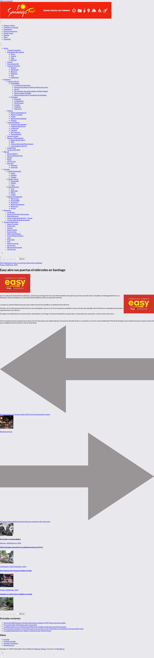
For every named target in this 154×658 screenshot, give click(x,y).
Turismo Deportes (13, 66)
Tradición (17, 107)
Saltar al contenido (6, 1)
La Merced (14, 128)
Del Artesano (19, 103)
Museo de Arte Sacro (18, 140)
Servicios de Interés (10, 31)
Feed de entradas (10, 641)
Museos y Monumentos (15, 138)
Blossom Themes (40, 649)
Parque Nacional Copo (15, 156)
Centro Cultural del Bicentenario (22, 144)
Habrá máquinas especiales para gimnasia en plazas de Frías (21, 547)
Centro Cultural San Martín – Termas (19, 218)
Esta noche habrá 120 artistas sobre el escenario (20, 625)
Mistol (13, 193)
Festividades (15, 83)
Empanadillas (15, 201)
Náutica (13, 68)
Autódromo (15, 77)
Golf (12, 76)
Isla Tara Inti (11, 161)
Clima (5, 37)
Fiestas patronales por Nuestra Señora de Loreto (31, 87)
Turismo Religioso (13, 122)
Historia (6, 35)
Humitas (14, 175)
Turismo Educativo (13, 150)
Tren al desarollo (13, 64)
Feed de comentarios (11, 643)
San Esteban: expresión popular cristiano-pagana (31, 91)
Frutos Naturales (13, 187)
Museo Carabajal (16, 115)
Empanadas (15, 181)
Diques (9, 158)
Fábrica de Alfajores (14, 234)
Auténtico (7, 79)
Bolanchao (14, 206)
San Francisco (15, 132)
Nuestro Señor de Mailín (22, 93)
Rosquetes (14, 202)
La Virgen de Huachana (22, 85)
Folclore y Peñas (9, 25)
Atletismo (14, 74)
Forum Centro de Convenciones (18, 214)
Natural (6, 152)
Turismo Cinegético (14, 50)
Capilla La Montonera (18, 126)
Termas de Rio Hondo (11, 222)
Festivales (14, 97)
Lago (9, 238)
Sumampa (14, 165)
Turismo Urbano (12, 136)
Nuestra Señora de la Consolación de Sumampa (30, 95)
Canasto (17, 105)
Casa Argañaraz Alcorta (19, 146)
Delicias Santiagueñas (14, 197)
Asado (13, 173)
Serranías (10, 163)
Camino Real (11, 148)
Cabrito (13, 183)
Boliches (14, 60)
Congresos (11, 212)
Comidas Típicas (12, 179)
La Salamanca (19, 101)
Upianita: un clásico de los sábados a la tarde (16, 594)
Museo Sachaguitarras (18, 113)
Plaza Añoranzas (12, 216)
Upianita (13, 120)
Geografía (7, 39)
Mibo (12, 142)
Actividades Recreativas (15, 52)
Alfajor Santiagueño (17, 204)
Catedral (14, 130)
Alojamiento (8, 29)
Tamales (13, 177)
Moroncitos (15, 199)
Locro (13, 185)
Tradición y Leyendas (11, 27)
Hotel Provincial (12, 243)
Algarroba (14, 191)
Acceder (7, 639)
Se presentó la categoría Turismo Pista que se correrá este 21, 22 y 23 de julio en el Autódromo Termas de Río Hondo (44, 629)
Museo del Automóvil (14, 247)
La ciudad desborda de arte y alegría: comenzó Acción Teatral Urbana (27, 631)
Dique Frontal (12, 230)
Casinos (10, 62)
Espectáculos (11, 232)
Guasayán (14, 167)
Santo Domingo (16, 134)
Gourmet (7, 169)
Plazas (9, 160)
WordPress (60, 649)
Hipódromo (15, 70)
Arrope (13, 208)
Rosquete (17, 99)
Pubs (12, 58)
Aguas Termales (12, 224)
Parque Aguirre (12, 154)
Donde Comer (8, 33)
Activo (6, 48)
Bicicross (14, 72)
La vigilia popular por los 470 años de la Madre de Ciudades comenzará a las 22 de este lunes (35, 627)
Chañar (13, 195)
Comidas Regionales (14, 171)
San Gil (16, 89)
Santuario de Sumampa (18, 124)
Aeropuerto (11, 245)
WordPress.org (9, 645)
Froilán (13, 117)
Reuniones (7, 210)
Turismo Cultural (13, 81)
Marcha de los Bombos (18, 118)
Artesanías (11, 240)
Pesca (13, 54)
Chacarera (18, 109)
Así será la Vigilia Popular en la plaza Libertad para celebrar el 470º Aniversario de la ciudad (34, 623)
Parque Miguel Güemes (15, 236)
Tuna (12, 189)
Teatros (13, 56)
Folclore (10, 111)
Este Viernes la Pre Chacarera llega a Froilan (16, 571)
